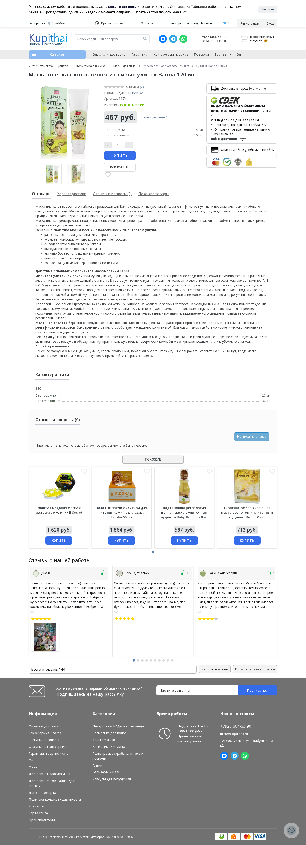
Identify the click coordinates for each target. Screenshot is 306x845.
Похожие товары (153, 193)
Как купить (119, 167)
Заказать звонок (214, 41)
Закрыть (267, 9)
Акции (97, 765)
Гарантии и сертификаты (49, 753)
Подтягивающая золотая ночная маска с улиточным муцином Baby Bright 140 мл (184, 512)
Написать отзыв (252, 436)
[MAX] (163, 39)
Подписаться (257, 690)
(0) (142, 86)
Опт (240, 54)
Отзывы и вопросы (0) (112, 193)
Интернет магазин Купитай (48, 66)
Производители (42, 820)
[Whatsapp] (183, 39)
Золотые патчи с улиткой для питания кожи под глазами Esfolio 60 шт (121, 512)
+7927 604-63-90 (213, 37)
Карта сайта (38, 813)
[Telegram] (173, 39)
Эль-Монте (257, 88)
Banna (137, 92)
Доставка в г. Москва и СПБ (51, 773)
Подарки (201, 54)
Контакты (36, 806)
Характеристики (71, 193)
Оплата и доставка (109, 54)
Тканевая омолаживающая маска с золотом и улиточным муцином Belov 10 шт (247, 512)
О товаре (41, 193)
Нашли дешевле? (154, 117)
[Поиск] (145, 38)
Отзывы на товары (44, 739)
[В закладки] (108, 175)
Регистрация (250, 23)
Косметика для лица (90, 66)
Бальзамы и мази (106, 772)
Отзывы (147, 23)
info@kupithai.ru (234, 734)
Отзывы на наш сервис (47, 746)
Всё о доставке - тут (228, 139)
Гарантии (139, 54)
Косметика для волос (109, 733)
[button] (111, 23)
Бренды (221, 54)
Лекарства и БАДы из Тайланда (118, 726)
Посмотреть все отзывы (255, 669)
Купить (119, 155)
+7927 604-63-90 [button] (235, 726)
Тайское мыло (104, 739)
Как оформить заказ (171, 54)
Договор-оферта (42, 792)
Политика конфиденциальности (55, 799)
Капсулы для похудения (112, 779)
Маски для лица (124, 66)
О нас (33, 767)
